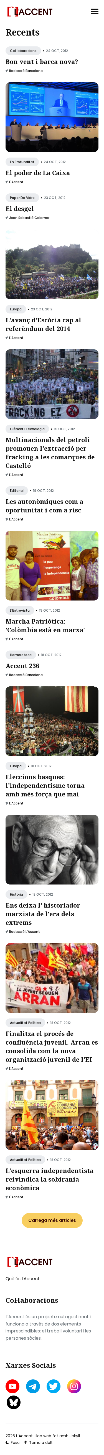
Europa (16, 309)
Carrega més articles (52, 1220)
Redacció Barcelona (26, 70)
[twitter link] (53, 1386)
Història (16, 894)
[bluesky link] (14, 1402)
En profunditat (22, 162)
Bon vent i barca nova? (42, 61)
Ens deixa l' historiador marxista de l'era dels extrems (43, 913)
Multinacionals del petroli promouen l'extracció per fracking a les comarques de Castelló (50, 452)
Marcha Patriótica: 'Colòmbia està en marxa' (45, 625)
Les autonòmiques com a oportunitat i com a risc (44, 505)
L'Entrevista (20, 610)
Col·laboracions (23, 50)
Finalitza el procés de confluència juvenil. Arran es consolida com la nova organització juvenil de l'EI (52, 1046)
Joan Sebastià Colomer (29, 217)
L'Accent (16, 182)
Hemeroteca (21, 654)
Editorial (17, 490)
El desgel (20, 209)
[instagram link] (74, 1386)
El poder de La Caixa (38, 172)
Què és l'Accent (23, 1278)
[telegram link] (33, 1386)
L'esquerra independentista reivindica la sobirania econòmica (49, 1179)
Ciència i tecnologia (27, 429)
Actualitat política (25, 1022)
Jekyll (75, 1436)
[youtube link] (13, 1386)
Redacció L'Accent (24, 931)
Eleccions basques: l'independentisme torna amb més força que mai (45, 785)
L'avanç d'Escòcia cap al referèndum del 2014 (43, 324)
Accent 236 (22, 665)
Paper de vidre (22, 197)
